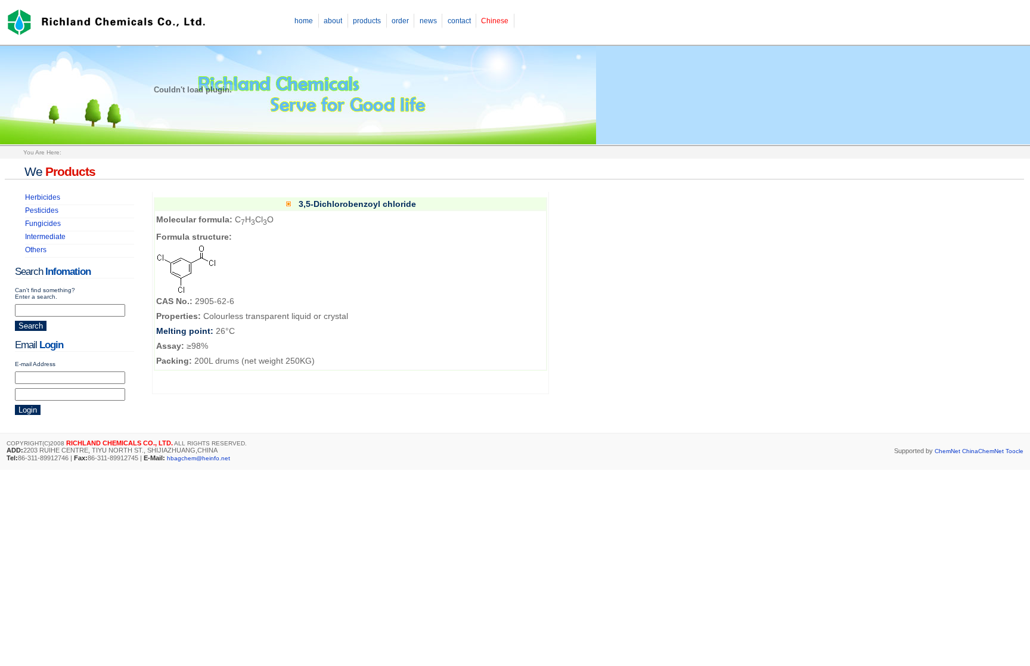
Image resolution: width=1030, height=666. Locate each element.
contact (459, 21)
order (400, 21)
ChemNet (947, 451)
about (333, 21)
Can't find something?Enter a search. (45, 293)
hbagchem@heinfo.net (198, 458)
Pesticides (41, 210)
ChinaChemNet (983, 451)
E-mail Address (35, 364)
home (303, 21)
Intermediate (45, 237)
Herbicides (42, 197)
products (367, 21)
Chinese (494, 21)
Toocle (1014, 451)
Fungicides (43, 223)
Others (35, 250)
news (428, 21)
